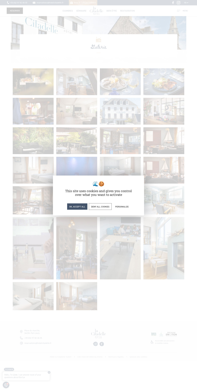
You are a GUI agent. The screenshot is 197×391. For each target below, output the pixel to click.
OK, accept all (77, 206)
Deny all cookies (100, 206)
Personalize (122, 206)
